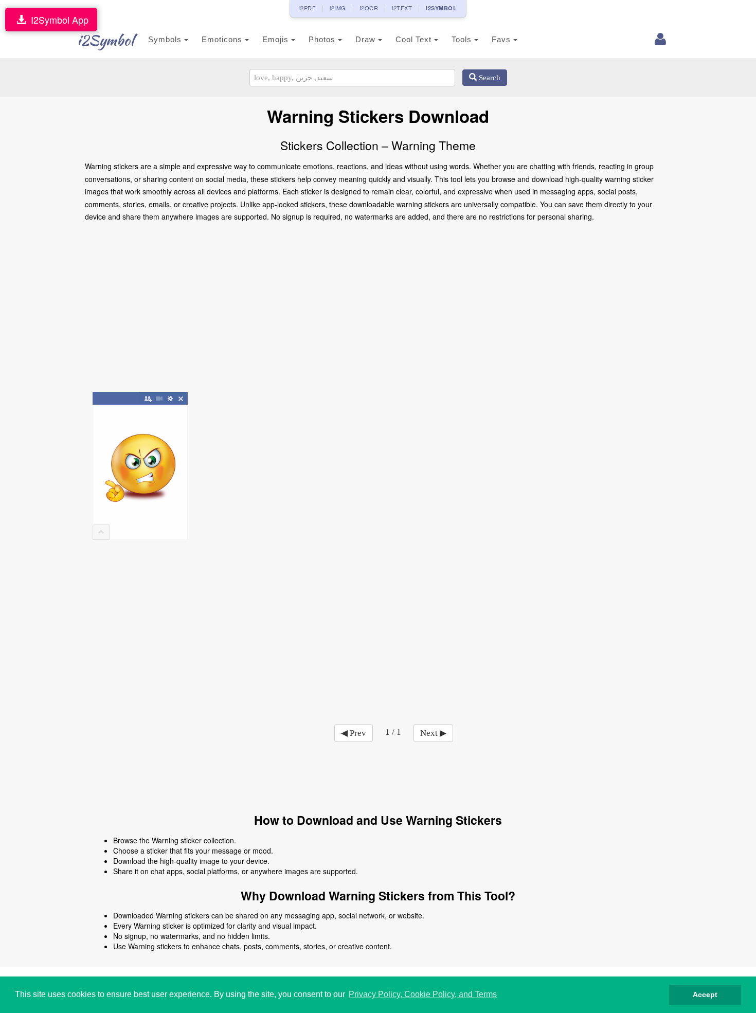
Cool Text (414, 39)
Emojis (276, 39)
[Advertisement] (378, 311)
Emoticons (223, 39)
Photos (323, 39)
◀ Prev (353, 733)
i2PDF (307, 8)
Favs (502, 39)
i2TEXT (402, 8)
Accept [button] (705, 994)
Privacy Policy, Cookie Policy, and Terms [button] (423, 994)
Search (488, 78)
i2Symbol (105, 40)
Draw (366, 39)
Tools (463, 39)
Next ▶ (433, 733)
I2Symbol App (57, 19)
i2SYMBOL (441, 8)
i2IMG (338, 8)
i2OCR (369, 8)
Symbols (166, 39)
